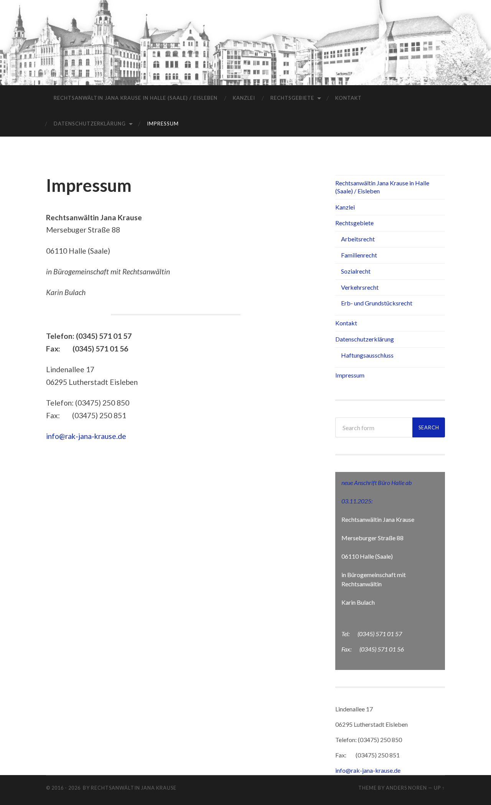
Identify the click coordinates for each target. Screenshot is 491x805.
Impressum (163, 123)
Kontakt (348, 98)
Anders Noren (406, 788)
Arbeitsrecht (358, 238)
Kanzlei (244, 98)
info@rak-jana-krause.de (86, 436)
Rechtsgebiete (292, 98)
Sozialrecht (356, 271)
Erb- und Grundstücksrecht (376, 303)
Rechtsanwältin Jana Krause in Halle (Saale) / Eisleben (135, 98)
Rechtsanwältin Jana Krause (133, 788)
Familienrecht (359, 255)
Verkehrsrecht (360, 287)
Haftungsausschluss (367, 355)
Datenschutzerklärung (90, 123)
